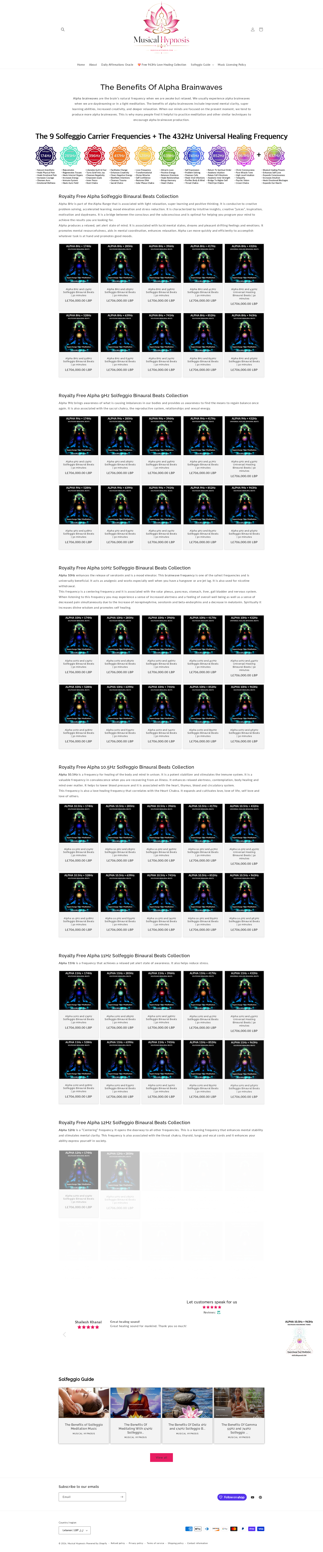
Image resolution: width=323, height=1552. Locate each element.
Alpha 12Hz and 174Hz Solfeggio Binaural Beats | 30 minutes (78, 1197)
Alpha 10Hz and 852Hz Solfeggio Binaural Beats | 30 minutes (202, 732)
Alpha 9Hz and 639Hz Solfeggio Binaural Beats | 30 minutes (120, 533)
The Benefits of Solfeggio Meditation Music (84, 1426)
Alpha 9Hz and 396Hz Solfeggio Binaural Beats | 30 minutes (161, 464)
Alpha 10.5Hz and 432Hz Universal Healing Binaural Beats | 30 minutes (244, 854)
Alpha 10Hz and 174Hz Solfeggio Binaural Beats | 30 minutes (78, 663)
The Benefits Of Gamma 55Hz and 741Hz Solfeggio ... (239, 1428)
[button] (63, 29)
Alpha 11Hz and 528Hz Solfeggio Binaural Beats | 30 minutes (78, 1088)
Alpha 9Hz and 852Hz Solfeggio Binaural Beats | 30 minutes (202, 533)
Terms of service (155, 1543)
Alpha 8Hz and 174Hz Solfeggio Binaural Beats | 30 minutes (78, 292)
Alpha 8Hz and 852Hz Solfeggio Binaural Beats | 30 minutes (202, 361)
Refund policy (118, 1543)
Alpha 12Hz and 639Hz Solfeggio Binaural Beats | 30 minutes (120, 1266)
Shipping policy (176, 1543)
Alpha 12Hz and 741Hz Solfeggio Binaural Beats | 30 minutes (161, 1266)
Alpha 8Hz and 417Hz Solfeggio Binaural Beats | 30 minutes (202, 292)
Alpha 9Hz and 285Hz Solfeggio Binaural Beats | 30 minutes (120, 464)
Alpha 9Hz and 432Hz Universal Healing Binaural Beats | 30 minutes (244, 466)
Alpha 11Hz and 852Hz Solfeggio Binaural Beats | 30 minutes (202, 1088)
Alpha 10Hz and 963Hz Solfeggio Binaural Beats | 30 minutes (244, 732)
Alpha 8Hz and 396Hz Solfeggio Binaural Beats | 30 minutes (161, 292)
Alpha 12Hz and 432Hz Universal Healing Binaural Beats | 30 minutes (244, 1198)
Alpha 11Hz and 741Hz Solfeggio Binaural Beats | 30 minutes (161, 1088)
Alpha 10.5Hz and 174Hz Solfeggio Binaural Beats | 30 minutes (78, 852)
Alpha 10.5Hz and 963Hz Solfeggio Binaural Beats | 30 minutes (244, 921)
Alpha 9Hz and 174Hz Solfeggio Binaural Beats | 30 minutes (78, 464)
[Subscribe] (122, 1497)
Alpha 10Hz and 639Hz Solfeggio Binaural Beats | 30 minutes (120, 732)
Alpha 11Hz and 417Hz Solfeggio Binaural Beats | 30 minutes (202, 1019)
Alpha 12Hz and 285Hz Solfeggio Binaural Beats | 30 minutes (120, 1197)
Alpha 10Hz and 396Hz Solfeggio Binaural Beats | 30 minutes (161, 663)
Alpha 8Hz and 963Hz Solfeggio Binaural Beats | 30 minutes (244, 361)
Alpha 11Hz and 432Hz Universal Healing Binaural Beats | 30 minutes (244, 1021)
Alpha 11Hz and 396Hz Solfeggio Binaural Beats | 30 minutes (161, 1019)
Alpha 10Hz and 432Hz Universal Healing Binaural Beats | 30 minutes (244, 665)
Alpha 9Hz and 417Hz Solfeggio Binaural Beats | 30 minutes (202, 464)
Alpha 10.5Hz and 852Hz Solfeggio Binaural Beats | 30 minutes (202, 921)
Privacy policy (136, 1543)
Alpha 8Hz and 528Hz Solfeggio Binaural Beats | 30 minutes (78, 361)
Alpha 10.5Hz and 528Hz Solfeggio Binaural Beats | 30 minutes (78, 921)
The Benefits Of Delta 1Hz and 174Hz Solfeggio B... (187, 1426)
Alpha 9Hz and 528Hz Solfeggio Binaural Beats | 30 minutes (78, 533)
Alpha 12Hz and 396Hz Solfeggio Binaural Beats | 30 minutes (161, 1197)
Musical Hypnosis (77, 1543)
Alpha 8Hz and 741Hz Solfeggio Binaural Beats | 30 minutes (161, 361)
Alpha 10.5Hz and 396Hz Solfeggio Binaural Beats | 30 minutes (161, 852)
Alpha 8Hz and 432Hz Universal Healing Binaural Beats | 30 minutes (244, 294)
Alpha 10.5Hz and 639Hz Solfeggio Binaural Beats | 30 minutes (120, 921)
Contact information (197, 1543)
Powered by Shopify (96, 1543)
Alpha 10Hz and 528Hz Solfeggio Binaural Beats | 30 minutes (78, 732)
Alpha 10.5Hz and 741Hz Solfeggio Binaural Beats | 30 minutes (161, 921)
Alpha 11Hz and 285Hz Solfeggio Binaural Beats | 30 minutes (120, 1019)
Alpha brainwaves (85, 98)
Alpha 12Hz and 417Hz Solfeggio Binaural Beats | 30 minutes (202, 1197)
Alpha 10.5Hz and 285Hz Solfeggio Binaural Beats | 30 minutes (120, 852)
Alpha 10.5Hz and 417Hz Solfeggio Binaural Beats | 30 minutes (202, 852)
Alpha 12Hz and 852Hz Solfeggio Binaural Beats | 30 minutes (202, 1266)
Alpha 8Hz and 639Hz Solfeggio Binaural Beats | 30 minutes (120, 361)
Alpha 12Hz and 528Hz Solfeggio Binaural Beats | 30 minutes (78, 1266)
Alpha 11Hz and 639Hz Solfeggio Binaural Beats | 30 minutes (120, 1088)
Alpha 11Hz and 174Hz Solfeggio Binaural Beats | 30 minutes (78, 1019)
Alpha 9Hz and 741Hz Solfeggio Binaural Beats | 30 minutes (161, 533)
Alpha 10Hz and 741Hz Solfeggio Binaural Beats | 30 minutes (161, 732)
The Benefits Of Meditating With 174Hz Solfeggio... (136, 1428)
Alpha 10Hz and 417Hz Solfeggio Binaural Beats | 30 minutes (202, 663)
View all (161, 1457)
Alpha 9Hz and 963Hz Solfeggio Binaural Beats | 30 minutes (244, 533)
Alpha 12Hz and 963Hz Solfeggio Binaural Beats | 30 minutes (244, 1266)
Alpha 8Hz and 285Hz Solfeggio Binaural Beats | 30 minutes (120, 292)
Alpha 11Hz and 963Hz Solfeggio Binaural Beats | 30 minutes (244, 1088)
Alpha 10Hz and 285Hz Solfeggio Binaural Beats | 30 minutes (120, 663)
